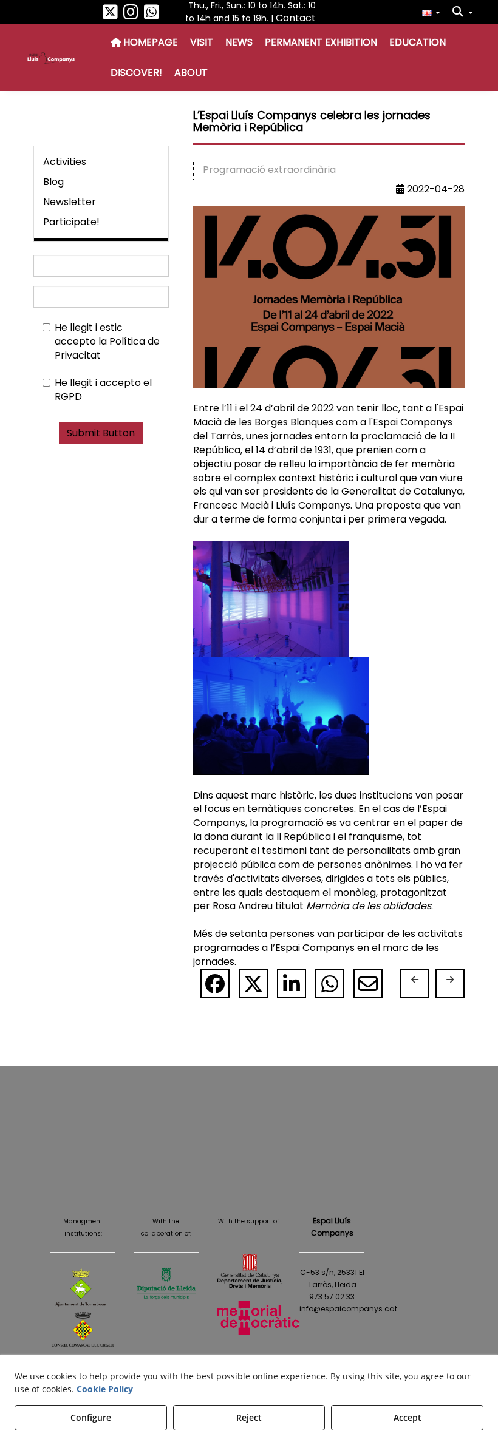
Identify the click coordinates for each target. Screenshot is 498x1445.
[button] (110, 15)
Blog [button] (53, 182)
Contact (296, 18)
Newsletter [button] (69, 202)
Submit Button (101, 433)
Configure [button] (90, 1417)
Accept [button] (407, 1417)
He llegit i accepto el (103, 390)
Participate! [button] (71, 222)
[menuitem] (431, 12)
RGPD (68, 397)
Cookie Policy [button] (105, 1389)
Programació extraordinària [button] (269, 170)
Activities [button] (64, 162)
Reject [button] (249, 1417)
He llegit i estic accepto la (107, 341)
